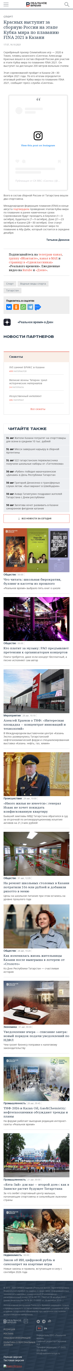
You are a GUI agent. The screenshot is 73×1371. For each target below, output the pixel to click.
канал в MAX (49, 258)
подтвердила (21, 209)
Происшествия (13, 798)
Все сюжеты (37, 409)
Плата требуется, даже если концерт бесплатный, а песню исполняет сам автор (36, 654)
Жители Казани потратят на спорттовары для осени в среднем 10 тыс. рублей (36, 439)
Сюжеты (16, 357)
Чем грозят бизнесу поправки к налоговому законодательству (36, 1040)
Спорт (8, 16)
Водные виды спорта (33, 283)
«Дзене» (41, 270)
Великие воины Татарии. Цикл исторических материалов (28, 383)
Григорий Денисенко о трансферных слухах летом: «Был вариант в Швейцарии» (33, 484)
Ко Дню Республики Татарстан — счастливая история (34, 963)
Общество (10, 574)
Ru (39, 1328)
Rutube (27, 270)
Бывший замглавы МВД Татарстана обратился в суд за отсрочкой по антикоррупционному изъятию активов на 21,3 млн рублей (36, 813)
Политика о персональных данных (19, 1343)
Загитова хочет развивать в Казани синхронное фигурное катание (32, 506)
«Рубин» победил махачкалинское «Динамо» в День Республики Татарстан (31, 473)
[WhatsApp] (23, 307)
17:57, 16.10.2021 (12, 44)
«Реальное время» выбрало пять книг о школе (32, 583)
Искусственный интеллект (25, 398)
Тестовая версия (14, 1360)
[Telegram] (30, 307)
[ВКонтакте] (9, 307)
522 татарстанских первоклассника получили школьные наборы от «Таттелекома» (35, 462)
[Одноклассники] (16, 307)
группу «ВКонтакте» (23, 258)
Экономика (10, 1026)
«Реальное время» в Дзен (35, 322)
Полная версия (13, 1357)
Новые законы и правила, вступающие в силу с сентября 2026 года (33, 1266)
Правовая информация (17, 1338)
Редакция (9, 1329)
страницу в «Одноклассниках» (31, 262)
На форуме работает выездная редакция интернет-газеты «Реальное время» (36, 1116)
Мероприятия (12, 715)
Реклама (8, 1333)
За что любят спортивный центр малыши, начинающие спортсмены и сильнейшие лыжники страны (36, 1192)
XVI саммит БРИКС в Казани (26, 369)
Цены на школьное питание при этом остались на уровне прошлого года (36, 891)
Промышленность (15, 1103)
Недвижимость (13, 1255)
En (45, 1328)
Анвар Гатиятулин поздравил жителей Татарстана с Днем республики (34, 495)
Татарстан (12, 290)
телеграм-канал (50, 254)
